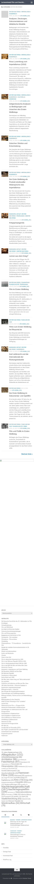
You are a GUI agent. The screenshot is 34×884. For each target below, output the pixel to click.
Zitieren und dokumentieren (8, 651)
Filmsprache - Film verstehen (9, 637)
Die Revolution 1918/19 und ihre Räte (11, 671)
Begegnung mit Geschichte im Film (11, 635)
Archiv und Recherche (7, 653)
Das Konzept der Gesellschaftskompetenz (13, 691)
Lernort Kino (4, 703)
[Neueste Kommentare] (21, 815)
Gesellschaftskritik (9, 773)
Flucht (30, 766)
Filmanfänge (25, 282)
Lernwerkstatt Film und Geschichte (13, 2)
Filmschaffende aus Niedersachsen (11, 717)
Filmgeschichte (14, 284)
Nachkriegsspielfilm (15, 790)
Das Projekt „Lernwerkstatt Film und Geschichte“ (14, 729)
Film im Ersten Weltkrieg (19, 289)
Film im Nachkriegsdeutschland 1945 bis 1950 (14, 663)
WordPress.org (7, 859)
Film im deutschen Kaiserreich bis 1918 (12, 659)
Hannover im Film (6, 721)
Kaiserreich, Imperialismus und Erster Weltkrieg (14, 669)
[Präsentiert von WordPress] (11, 878)
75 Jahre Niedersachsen (11, 752)
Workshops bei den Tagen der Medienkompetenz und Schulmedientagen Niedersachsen (19, 823)
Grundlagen (4, 623)
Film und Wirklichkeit (7, 627)
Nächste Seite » (27, 454)
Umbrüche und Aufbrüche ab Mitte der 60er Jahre (14, 683)
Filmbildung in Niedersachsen (9, 719)
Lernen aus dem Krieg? (18, 256)
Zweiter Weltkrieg (22, 251)
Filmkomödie (16, 764)
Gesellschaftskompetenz (10, 770)
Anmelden (6, 847)
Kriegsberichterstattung (8, 782)
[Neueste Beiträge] (5, 815)
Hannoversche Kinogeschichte (9, 723)
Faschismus (10, 761)
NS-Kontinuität (9, 794)
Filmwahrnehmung (6, 625)
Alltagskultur (12, 754)
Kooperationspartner (6, 733)
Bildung (12, 819)
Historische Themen (6, 667)
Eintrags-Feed (7, 851)
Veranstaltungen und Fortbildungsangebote (13, 693)
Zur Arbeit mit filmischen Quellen (10, 629)
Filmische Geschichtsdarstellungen (11, 631)
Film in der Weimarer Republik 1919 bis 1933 (13, 661)
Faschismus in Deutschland (9, 675)
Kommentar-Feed (8, 855)
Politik (17, 794)
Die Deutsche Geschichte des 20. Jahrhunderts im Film (16, 621)
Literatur (3, 655)
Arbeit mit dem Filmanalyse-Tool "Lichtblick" (13, 701)
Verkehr (4, 801)
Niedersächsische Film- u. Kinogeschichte (12, 705)
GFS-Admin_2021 (25, 15)
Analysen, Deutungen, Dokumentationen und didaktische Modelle (18, 21)
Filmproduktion (9, 766)
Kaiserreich (13, 13)
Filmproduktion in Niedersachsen (10, 713)
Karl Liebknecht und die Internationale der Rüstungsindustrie (18, 357)
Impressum (4, 735)
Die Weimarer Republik (7, 673)
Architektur (9, 759)
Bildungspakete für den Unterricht (10, 699)
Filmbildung (4, 641)
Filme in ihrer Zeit (6, 657)
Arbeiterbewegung (11, 757)
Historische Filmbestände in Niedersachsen (13, 707)
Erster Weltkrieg (15, 11)
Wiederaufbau (10, 803)
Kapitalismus (7, 780)
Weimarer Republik (15, 801)
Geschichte (12, 768)
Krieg (25, 426)
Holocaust (19, 775)
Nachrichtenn (11, 792)
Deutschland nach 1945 (7, 677)
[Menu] (31, 2)
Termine (18, 819)
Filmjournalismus (6, 764)
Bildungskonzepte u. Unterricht (9, 689)
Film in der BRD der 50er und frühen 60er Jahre (14, 665)
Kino (18, 779)
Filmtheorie (23, 766)
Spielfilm (17, 796)
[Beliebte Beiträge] (13, 815)
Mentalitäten (23, 784)
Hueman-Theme (27, 878)
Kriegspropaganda (16, 223)
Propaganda (20, 216)
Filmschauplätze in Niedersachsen (10, 715)
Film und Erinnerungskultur (8, 633)
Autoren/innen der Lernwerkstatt (10, 731)
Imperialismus (25, 11)
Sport (25, 796)
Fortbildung (4, 768)
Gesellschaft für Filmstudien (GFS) (10, 727)
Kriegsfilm (21, 782)
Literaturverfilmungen (12, 784)
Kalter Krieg (21, 777)
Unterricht (26, 799)
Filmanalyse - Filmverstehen (9, 639)
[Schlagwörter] (29, 815)
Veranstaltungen (26, 819)
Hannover (13, 830)
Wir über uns (4, 725)
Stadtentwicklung (11, 798)
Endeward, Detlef (15, 214)
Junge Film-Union (10, 777)
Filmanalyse (25, 762)
